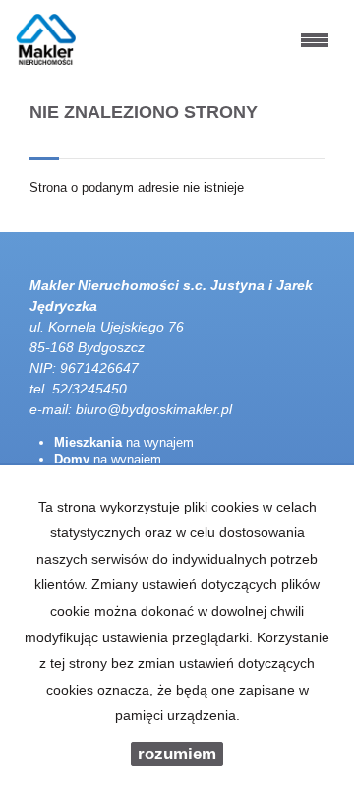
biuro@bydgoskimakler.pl (154, 409)
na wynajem (124, 442)
